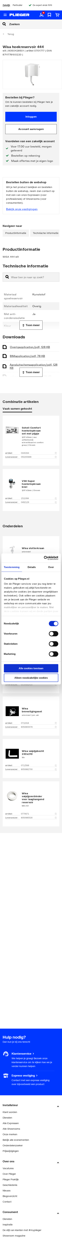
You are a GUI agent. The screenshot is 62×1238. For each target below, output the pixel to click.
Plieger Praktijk (11, 1179)
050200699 (26, 457)
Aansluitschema (34, 366)
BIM (27, 355)
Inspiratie (8, 1224)
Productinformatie (15, 233)
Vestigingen (9, 1075)
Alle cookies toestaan (31, 668)
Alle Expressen (11, 1123)
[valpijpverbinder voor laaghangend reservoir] (31, 799)
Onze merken (10, 1134)
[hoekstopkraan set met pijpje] (31, 436)
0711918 (25, 723)
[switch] (53, 633)
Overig (30, 346)
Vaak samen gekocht (17, 408)
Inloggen (31, 116)
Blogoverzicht (10, 1196)
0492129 (25, 502)
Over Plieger (9, 1173)
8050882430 (27, 684)
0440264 (25, 453)
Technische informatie (46, 233)
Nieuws (6, 1190)
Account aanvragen (31, 128)
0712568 (25, 765)
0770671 (25, 814)
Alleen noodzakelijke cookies (31, 677)
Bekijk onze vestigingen (22, 209)
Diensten (7, 1117)
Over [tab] (51, 567)
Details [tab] (32, 567)
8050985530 (27, 818)
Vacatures (8, 1168)
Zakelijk (6, 5)
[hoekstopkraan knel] (31, 485)
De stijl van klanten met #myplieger (22, 1230)
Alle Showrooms (11, 1128)
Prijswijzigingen (11, 1151)
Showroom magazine (14, 1235)
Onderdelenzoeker (13, 1145)
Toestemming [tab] (12, 567)
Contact (7, 1201)
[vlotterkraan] (31, 549)
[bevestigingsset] (31, 711)
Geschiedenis (10, 1185)
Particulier (17, 5)
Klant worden (10, 1112)
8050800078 (27, 727)
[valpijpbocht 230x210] (31, 753)
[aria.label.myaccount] (41, 15)
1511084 (25, 498)
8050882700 (27, 769)
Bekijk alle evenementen (16, 1139)
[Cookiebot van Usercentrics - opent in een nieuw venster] (44, 558)
